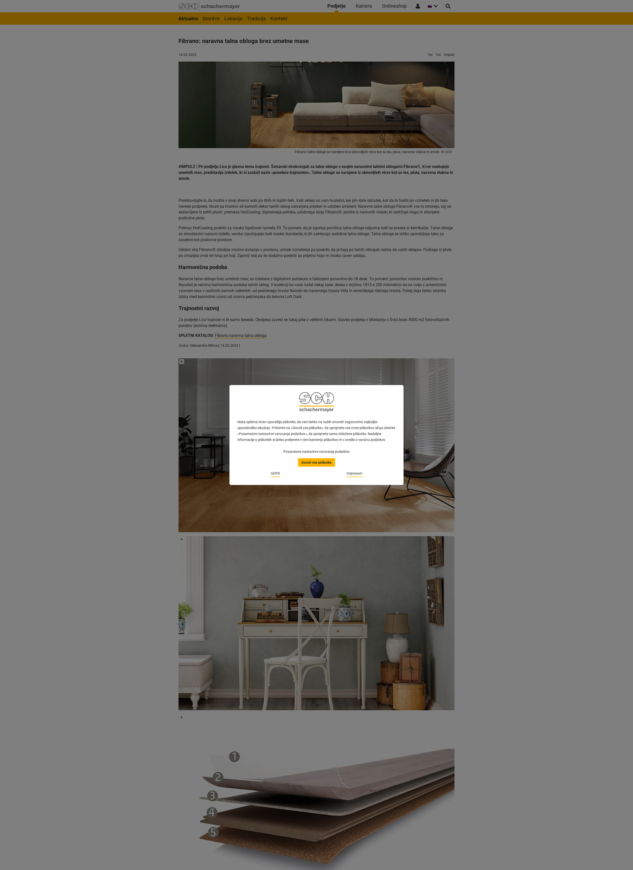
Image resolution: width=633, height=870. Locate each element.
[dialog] (316, 435)
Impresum (354, 473)
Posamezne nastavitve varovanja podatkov (316, 452)
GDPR (275, 473)
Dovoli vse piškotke (316, 462)
